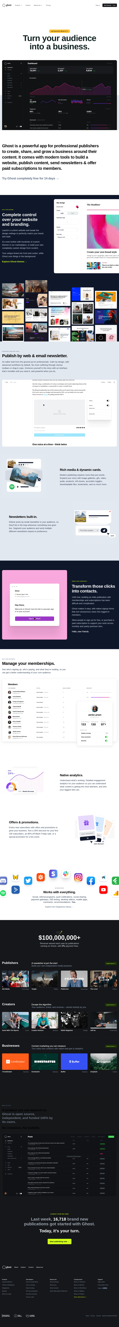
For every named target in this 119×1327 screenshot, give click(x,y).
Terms (87, 1315)
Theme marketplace (8, 1285)
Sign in (98, 5)
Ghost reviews (54, 1288)
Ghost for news (6, 1294)
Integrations (5, 1288)
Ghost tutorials (54, 1282)
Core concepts (30, 1285)
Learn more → (111, 963)
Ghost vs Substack (79, 1282)
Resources (39, 1267)
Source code (30, 1297)
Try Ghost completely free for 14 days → (30, 178)
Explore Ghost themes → (14, 261)
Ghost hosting (30, 1288)
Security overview (31, 1294)
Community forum (103, 1285)
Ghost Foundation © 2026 (109, 1315)
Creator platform (7, 1282)
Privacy (93, 1315)
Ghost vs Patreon (79, 1294)
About (16, 1267)
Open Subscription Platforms (58, 1291)
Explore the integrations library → (59, 907)
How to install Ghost (32, 1282)
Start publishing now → (59, 1241)
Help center (101, 1282)
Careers (31, 1267)
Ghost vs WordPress (80, 1288)
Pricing (48, 5)
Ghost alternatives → (80, 1297)
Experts (4, 1291)
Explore (28, 5)
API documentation (32, 1291)
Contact (98, 1315)
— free (109, 5)
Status (102, 1288)
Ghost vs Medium (79, 1291)
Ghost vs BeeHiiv (79, 1285)
